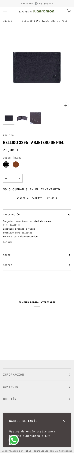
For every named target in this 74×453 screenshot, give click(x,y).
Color (7, 255)
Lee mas (7, 241)
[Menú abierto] (8, 11)
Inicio (7, 20)
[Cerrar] (65, 419)
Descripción (11, 214)
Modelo (7, 265)
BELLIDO (8, 135)
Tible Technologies (36, 450)
